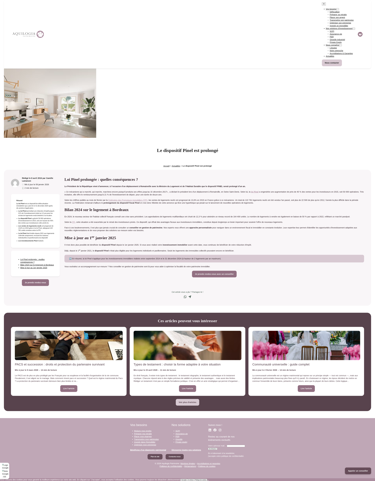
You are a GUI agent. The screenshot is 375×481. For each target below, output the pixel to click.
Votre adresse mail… (217, 446)
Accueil (166, 166)
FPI (73, 222)
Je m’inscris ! (213, 449)
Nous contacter (332, 63)
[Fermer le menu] (324, 4)
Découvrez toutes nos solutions (186, 450)
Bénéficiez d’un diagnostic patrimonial (148, 450)
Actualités (176, 166)
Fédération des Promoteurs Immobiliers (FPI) (127, 200)
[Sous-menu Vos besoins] (337, 9)
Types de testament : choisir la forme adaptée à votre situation (177, 364)
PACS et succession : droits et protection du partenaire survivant (60, 364)
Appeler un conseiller (358, 471)
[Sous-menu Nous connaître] (340, 45)
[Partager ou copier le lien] (190, 297)
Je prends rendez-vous (35, 282)
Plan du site (155, 456)
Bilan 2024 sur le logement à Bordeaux (37, 265)
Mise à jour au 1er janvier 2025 (33, 268)
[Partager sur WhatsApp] (185, 297)
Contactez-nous (175, 456)
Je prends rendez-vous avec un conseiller (214, 274)
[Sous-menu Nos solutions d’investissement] (353, 29)
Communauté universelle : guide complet (280, 364)
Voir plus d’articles (187, 402)
